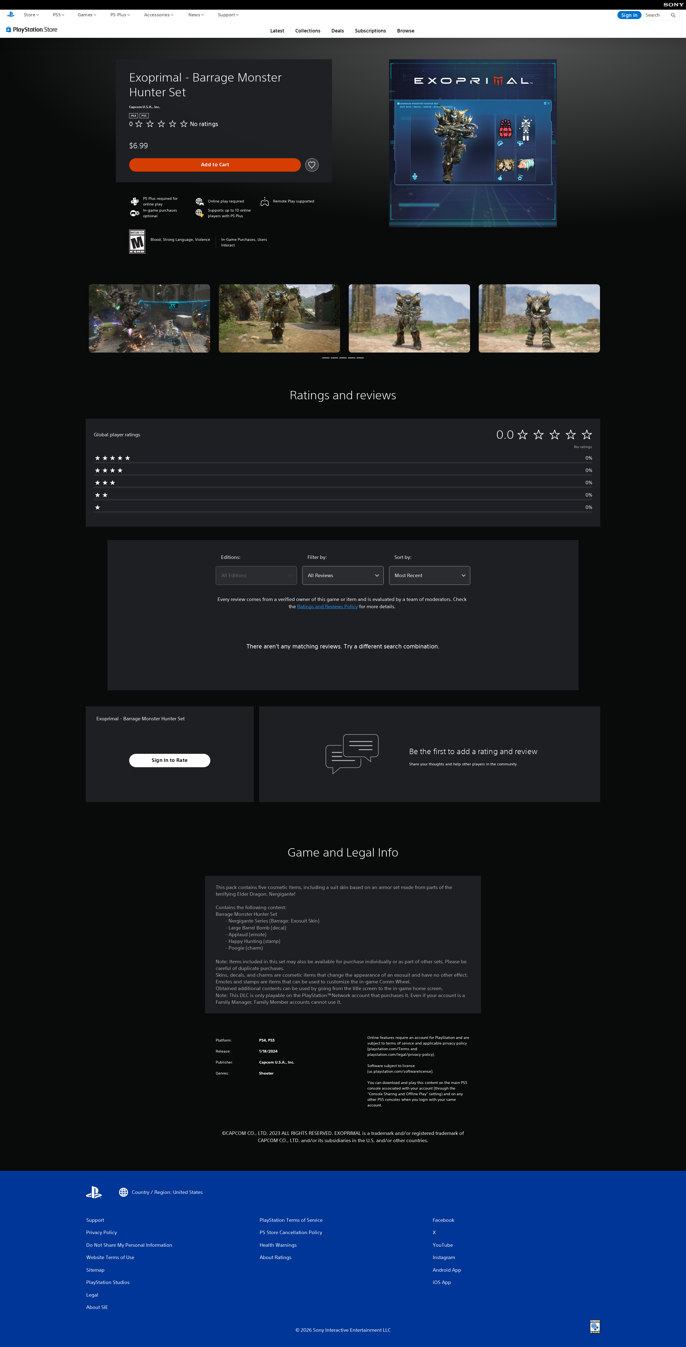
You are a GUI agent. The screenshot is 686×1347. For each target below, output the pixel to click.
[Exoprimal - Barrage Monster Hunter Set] (149, 318)
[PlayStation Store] (33, 29)
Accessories (157, 14)
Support (226, 14)
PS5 (57, 14)
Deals (337, 31)
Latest (277, 31)
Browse (405, 31)
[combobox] (256, 575)
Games (84, 14)
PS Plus (118, 14)
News (194, 14)
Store (29, 14)
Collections (307, 31)
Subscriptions (370, 31)
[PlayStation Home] (10, 15)
